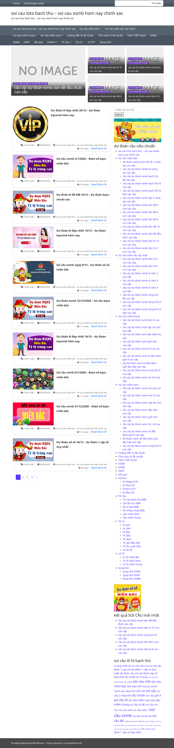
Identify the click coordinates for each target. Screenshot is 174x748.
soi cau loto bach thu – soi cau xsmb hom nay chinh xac (67, 13)
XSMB (153, 35)
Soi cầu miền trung (23, 35)
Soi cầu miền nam (51, 35)
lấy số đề (130, 677)
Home (16, 3)
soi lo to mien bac (130, 725)
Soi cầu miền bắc (89, 28)
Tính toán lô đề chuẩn (110, 35)
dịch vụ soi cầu (148, 665)
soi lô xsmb (148, 725)
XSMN (16, 42)
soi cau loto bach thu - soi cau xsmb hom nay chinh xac (81, 145)
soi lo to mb (118, 725)
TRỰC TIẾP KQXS (136, 35)
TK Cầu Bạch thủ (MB (134, 499)
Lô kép (126, 532)
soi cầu (151, 691)
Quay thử (105, 42)
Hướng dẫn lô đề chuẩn (80, 35)
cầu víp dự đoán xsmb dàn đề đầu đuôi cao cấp (48, 89)
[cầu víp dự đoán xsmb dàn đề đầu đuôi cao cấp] (48, 70)
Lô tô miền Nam (132, 560)
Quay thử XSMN (132, 578)
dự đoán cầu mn (129, 673)
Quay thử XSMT (131, 575)
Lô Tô (91, 42)
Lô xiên (127, 528)
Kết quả (38, 42)
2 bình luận (29, 145)
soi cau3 (151, 677)
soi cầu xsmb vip (142, 716)
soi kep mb (140, 721)
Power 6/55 (129, 488)
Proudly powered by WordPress (27, 743)
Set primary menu (34, 3)
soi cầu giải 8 (153, 695)
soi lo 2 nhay (150, 721)
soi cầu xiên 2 (141, 710)
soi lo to (158, 721)
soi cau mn (134, 686)
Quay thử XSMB (131, 571)
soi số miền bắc (134, 729)
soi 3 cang (141, 677)
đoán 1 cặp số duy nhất (127, 732)
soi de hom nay (130, 721)
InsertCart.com (74, 743)
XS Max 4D (129, 485)
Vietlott (51, 42)
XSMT (27, 42)
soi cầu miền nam (139, 700)
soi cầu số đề (137, 704)
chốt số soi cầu (130, 665)
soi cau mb (142, 681)
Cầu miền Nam (131, 514)
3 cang (118, 665)
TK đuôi (127, 539)
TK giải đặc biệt (131, 542)
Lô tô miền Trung (132, 564)
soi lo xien (140, 725)
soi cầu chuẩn (136, 695)
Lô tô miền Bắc (131, 557)
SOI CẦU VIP (138, 691)
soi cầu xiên (125, 710)
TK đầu (126, 535)
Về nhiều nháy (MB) (134, 510)
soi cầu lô (121, 700)
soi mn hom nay (122, 729)
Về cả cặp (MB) (131, 506)
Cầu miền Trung (132, 517)
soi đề (142, 729)
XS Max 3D (129, 492)
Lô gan (126, 524)
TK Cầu (65, 42)
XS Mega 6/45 (130, 481)
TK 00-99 (127, 550)
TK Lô (78, 42)
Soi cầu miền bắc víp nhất (119, 28)
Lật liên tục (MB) (132, 503)
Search (119, 114)
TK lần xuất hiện (132, 546)
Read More (99, 148)
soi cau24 (128, 682)
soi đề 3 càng (150, 729)
